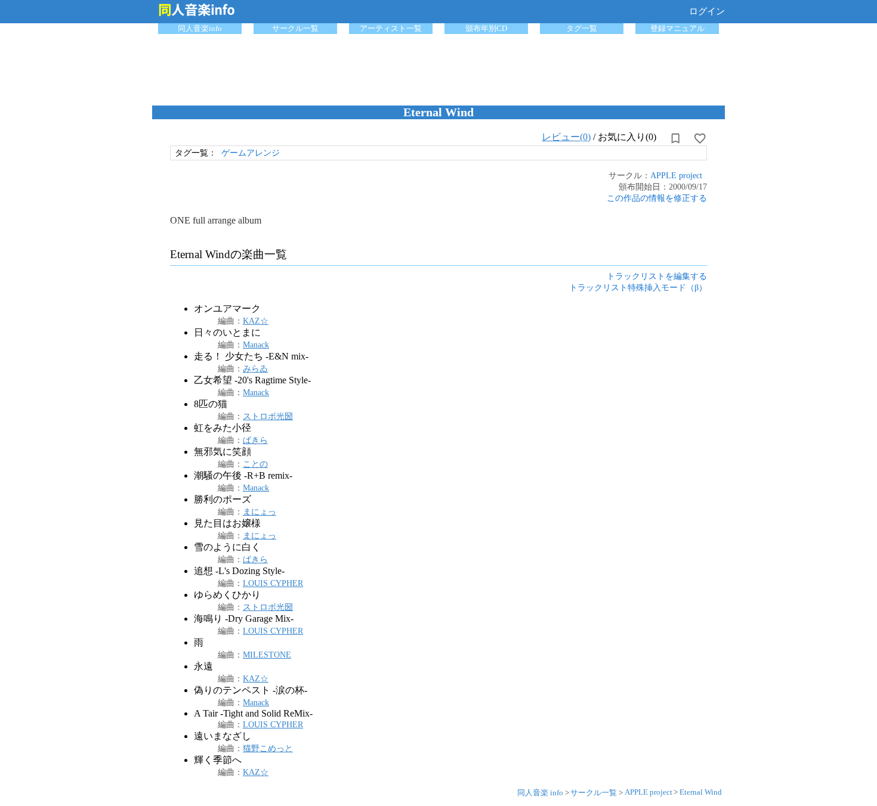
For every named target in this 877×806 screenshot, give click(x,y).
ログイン (707, 11)
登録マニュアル (677, 28)
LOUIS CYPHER (273, 583)
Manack (256, 344)
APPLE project (676, 175)
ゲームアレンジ (250, 152)
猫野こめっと (268, 748)
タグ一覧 (581, 28)
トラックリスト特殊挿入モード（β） (638, 287)
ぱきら (255, 440)
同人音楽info (200, 28)
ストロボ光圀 (268, 416)
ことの (255, 464)
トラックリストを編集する (657, 276)
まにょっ (259, 511)
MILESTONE (267, 654)
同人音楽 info (540, 792)
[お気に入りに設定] (700, 138)
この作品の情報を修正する (657, 198)
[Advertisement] (438, 67)
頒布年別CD (486, 28)
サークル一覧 (295, 28)
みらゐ (255, 368)
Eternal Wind (701, 792)
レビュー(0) (566, 137)
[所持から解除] (675, 138)
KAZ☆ (255, 321)
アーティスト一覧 (391, 28)
